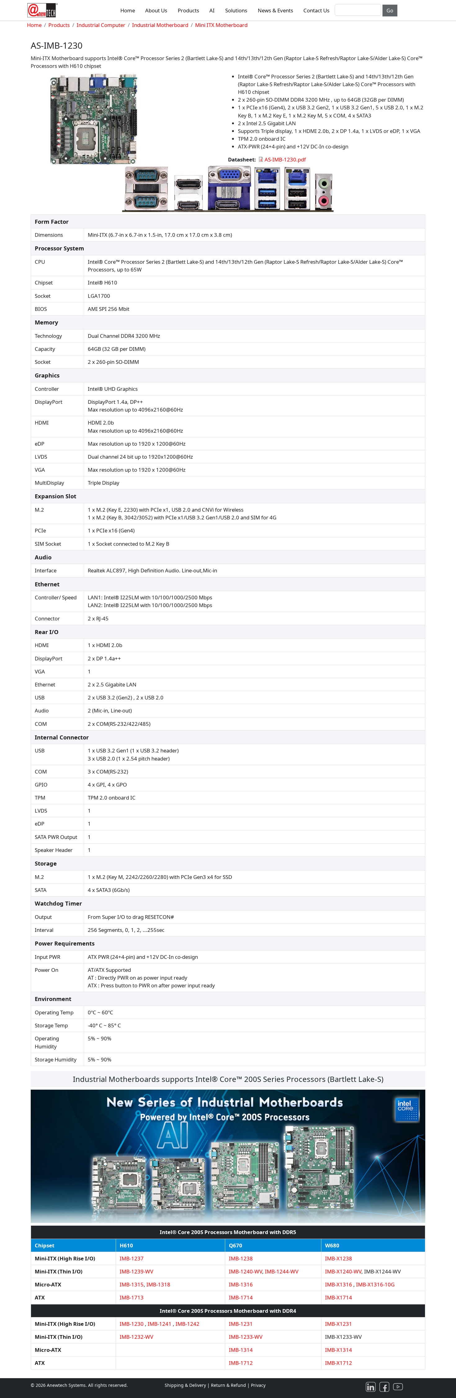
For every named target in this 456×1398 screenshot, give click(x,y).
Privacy (258, 1385)
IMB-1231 (241, 1323)
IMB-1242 (187, 1323)
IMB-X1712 (338, 1362)
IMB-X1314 (338, 1349)
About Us (156, 10)
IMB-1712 (241, 1362)
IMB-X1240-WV (343, 1271)
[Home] (43, 10)
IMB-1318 (158, 1284)
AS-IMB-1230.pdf (285, 159)
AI (212, 10)
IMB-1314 (241, 1349)
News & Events (275, 10)
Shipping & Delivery (185, 1385)
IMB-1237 (132, 1258)
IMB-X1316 (338, 1284)
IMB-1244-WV (281, 1271)
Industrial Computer (101, 25)
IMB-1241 (160, 1323)
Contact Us (316, 10)
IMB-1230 (132, 1323)
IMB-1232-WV (136, 1336)
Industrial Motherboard (160, 25)
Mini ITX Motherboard (221, 25)
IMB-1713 (132, 1297)
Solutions (236, 10)
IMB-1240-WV (245, 1271)
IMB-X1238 (338, 1258)
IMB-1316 (241, 1284)
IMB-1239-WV (136, 1271)
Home (127, 10)
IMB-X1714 (338, 1297)
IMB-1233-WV (245, 1336)
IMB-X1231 (338, 1323)
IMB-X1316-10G (375, 1284)
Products (188, 10)
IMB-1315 (132, 1284)
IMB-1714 (241, 1297)
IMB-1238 (241, 1258)
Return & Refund (229, 1385)
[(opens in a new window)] (372, 1386)
